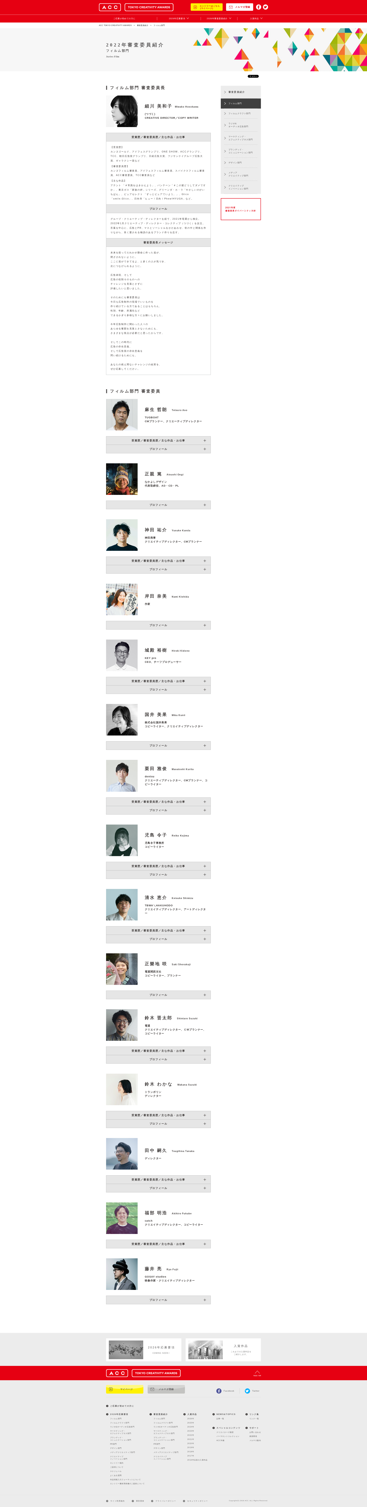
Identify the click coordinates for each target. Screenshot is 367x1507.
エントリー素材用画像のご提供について (127, 1484)
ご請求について (117, 1467)
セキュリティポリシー (197, 1501)
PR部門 (113, 1444)
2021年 (190, 1439)
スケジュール (116, 1471)
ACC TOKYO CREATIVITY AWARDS (115, 25)
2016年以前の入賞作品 (197, 1460)
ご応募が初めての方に (122, 1406)
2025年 (190, 1423)
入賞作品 (192, 1414)
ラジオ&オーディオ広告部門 (122, 1427)
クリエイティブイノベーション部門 (118, 1458)
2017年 (190, 1456)
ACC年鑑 (220, 1440)
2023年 (190, 1431)
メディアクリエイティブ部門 (122, 1452)
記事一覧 (220, 1419)
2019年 (190, 1447)
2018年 (190, 1452)
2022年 (190, 1435)
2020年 (190, 1443)
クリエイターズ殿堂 (225, 1432)
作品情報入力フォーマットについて (125, 1480)
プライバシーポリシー (165, 1501)
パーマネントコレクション (228, 1436)
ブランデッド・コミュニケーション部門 (120, 1439)
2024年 (190, 1427)
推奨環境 (253, 1436)
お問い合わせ (255, 1432)
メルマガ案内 (255, 1440)
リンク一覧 (254, 1419)
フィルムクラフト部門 (119, 1423)
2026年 (190, 1419)
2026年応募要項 (119, 1414)
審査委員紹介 (142, 25)
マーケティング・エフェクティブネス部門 (120, 1432)
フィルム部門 (116, 1419)
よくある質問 (116, 1475)
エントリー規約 (117, 1463)
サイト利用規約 (117, 1501)
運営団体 (140, 1501)
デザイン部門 (116, 1448)
